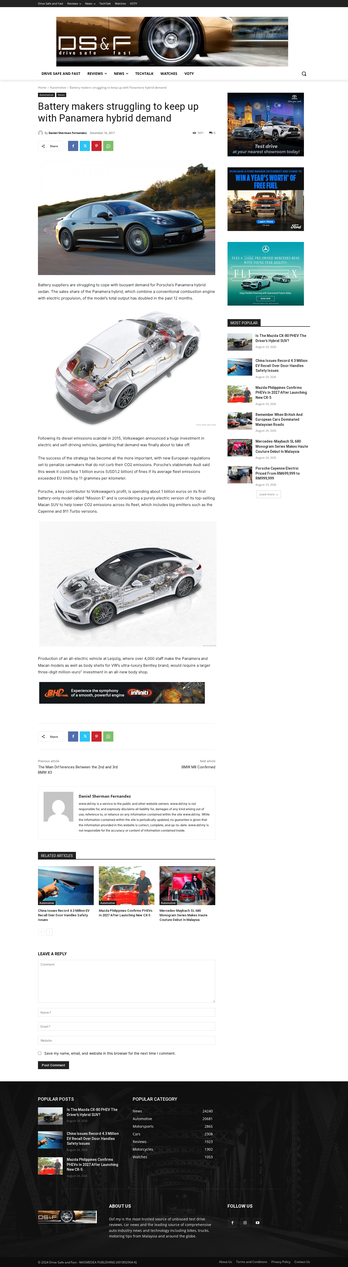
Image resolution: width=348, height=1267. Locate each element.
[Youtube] (257, 1223)
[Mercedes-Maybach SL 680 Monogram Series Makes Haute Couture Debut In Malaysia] (187, 885)
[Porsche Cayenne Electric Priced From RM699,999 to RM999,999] (239, 474)
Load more (267, 494)
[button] (304, 73)
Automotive (58, 87)
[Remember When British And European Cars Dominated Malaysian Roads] (239, 421)
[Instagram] (245, 1223)
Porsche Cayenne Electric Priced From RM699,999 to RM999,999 (278, 473)
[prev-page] (41, 932)
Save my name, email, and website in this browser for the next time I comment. (110, 1053)
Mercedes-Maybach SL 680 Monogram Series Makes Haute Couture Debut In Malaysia (183, 915)
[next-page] (49, 932)
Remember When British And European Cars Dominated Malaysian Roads (279, 420)
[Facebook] (73, 146)
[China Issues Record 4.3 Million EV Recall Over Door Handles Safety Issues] (66, 885)
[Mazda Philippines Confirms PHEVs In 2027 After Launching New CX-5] (127, 885)
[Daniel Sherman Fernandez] (41, 132)
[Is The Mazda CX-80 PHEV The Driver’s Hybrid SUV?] (239, 342)
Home (42, 87)
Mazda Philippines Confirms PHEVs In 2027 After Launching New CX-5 (281, 393)
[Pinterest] (96, 146)
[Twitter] (85, 146)
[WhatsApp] (108, 146)
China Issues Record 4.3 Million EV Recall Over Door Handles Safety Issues (63, 915)
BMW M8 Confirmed (198, 767)
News (61, 95)
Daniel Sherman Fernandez (68, 133)
